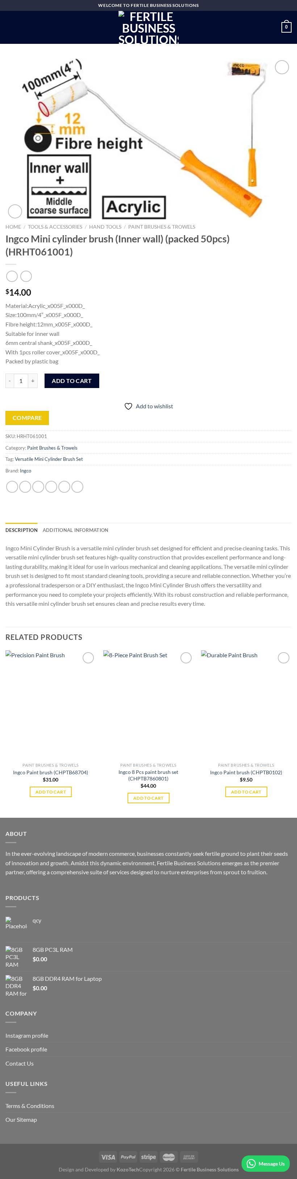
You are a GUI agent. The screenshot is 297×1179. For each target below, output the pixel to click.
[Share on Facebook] (25, 487)
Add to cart (72, 380)
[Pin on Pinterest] (64, 487)
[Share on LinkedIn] (77, 487)
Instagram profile (26, 1035)
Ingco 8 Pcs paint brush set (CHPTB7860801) (148, 775)
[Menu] (9, 27)
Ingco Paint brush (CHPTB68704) (50, 772)
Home (13, 227)
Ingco (25, 471)
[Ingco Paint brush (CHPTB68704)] (50, 704)
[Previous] (5, 733)
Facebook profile (26, 1049)
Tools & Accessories (55, 227)
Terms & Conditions (29, 1105)
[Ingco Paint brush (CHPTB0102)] (246, 704)
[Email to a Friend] (51, 487)
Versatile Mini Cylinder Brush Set (49, 459)
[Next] (291, 733)
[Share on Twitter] (38, 487)
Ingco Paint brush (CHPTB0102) (246, 772)
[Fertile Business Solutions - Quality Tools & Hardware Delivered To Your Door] (148, 27)
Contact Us (19, 1063)
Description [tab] (21, 530)
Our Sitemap (21, 1119)
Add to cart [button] (50, 792)
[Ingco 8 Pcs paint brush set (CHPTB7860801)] (148, 704)
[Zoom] (15, 211)
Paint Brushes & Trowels (161, 227)
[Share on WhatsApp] (12, 487)
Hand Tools (105, 227)
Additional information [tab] (76, 530)
